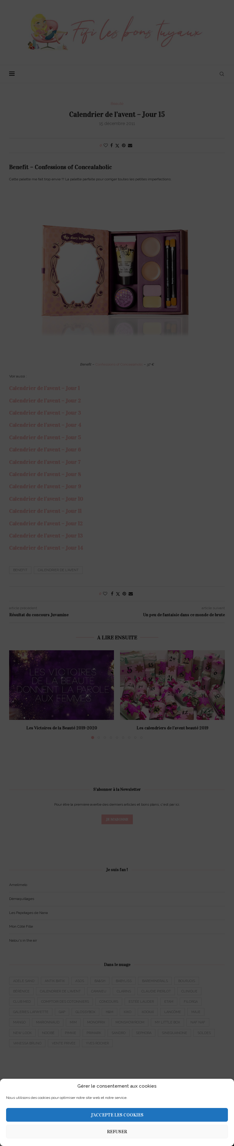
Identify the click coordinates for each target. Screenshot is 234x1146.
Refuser (117, 1131)
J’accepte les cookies (117, 1115)
